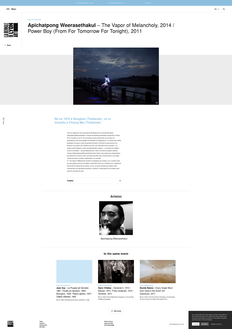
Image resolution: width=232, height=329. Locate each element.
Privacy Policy (108, 321)
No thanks (204, 324)
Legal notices (108, 323)
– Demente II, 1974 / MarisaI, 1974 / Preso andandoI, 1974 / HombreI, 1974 (115, 290)
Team (41, 321)
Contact (42, 323)
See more (117, 311)
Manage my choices (216, 324)
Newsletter (43, 325)
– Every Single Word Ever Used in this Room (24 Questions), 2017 (156, 290)
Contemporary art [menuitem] (116, 2)
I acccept (195, 324)
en (216, 9)
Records (42, 327)
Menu (13, 9)
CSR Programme (109, 325)
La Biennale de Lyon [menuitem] (84, 2)
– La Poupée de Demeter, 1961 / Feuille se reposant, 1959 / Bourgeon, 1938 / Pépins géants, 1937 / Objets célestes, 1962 (74, 292)
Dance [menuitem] (148, 2)
